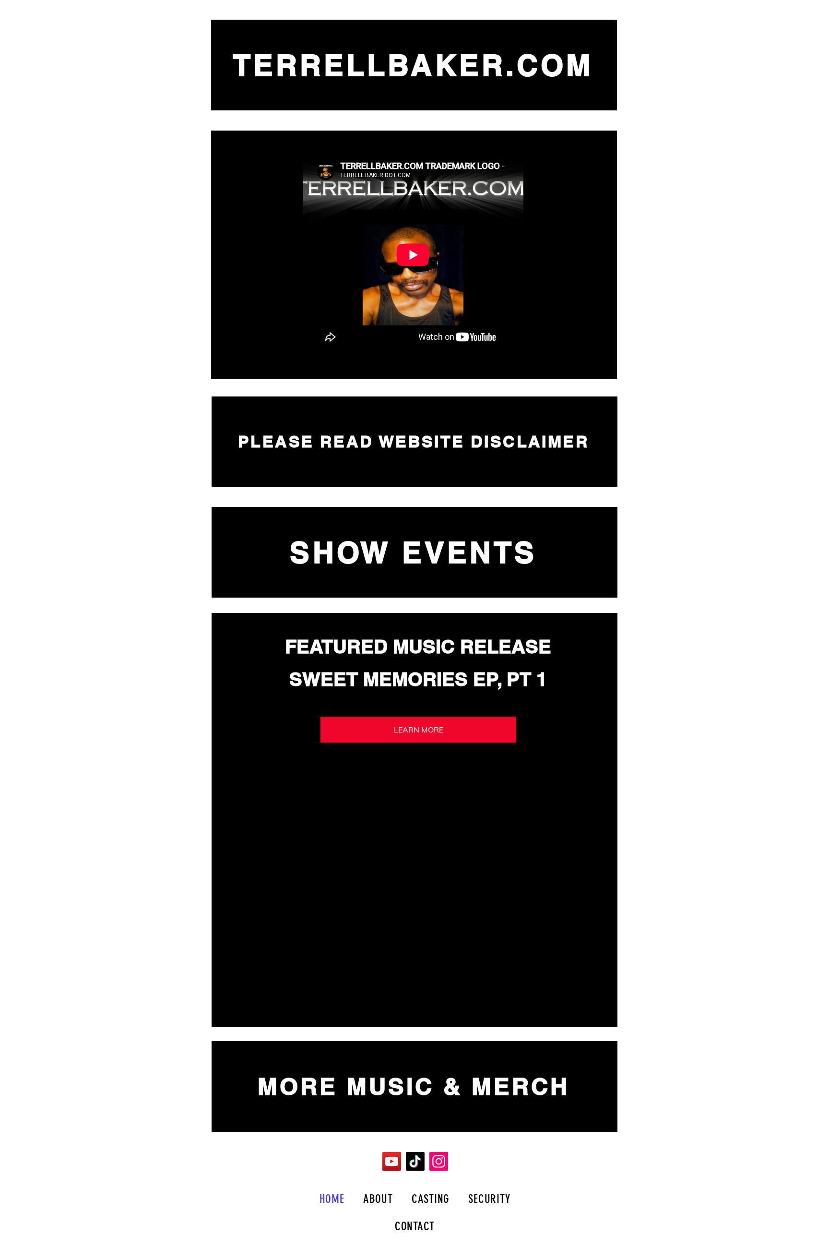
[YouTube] (391, 1161)
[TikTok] (415, 1161)
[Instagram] (438, 1161)
